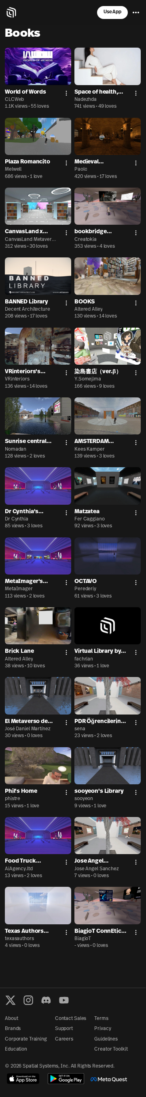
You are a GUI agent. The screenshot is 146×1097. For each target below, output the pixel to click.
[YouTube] (64, 1000)
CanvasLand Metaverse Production (29, 240)
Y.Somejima (87, 379)
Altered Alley (88, 309)
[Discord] (46, 1000)
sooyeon (83, 798)
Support (64, 1028)
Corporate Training (26, 1039)
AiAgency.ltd (19, 869)
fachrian (83, 659)
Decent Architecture (27, 309)
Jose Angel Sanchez (96, 869)
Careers (64, 1039)
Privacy (102, 1028)
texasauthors (19, 938)
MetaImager (19, 589)
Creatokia (85, 239)
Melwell (13, 169)
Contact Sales (70, 1018)
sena (79, 729)
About (11, 1018)
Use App (112, 12)
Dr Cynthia (16, 519)
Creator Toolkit (110, 1049)
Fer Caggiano (89, 519)
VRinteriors (17, 379)
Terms (101, 1018)
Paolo (80, 169)
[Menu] (136, 12)
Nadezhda (85, 99)
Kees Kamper (89, 449)
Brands (13, 1028)
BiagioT (82, 938)
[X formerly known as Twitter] (10, 1000)
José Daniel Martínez (28, 729)
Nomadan (15, 449)
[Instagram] (28, 1000)
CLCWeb (14, 99)
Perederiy (85, 589)
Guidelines (106, 1039)
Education (16, 1049)
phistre (12, 798)
